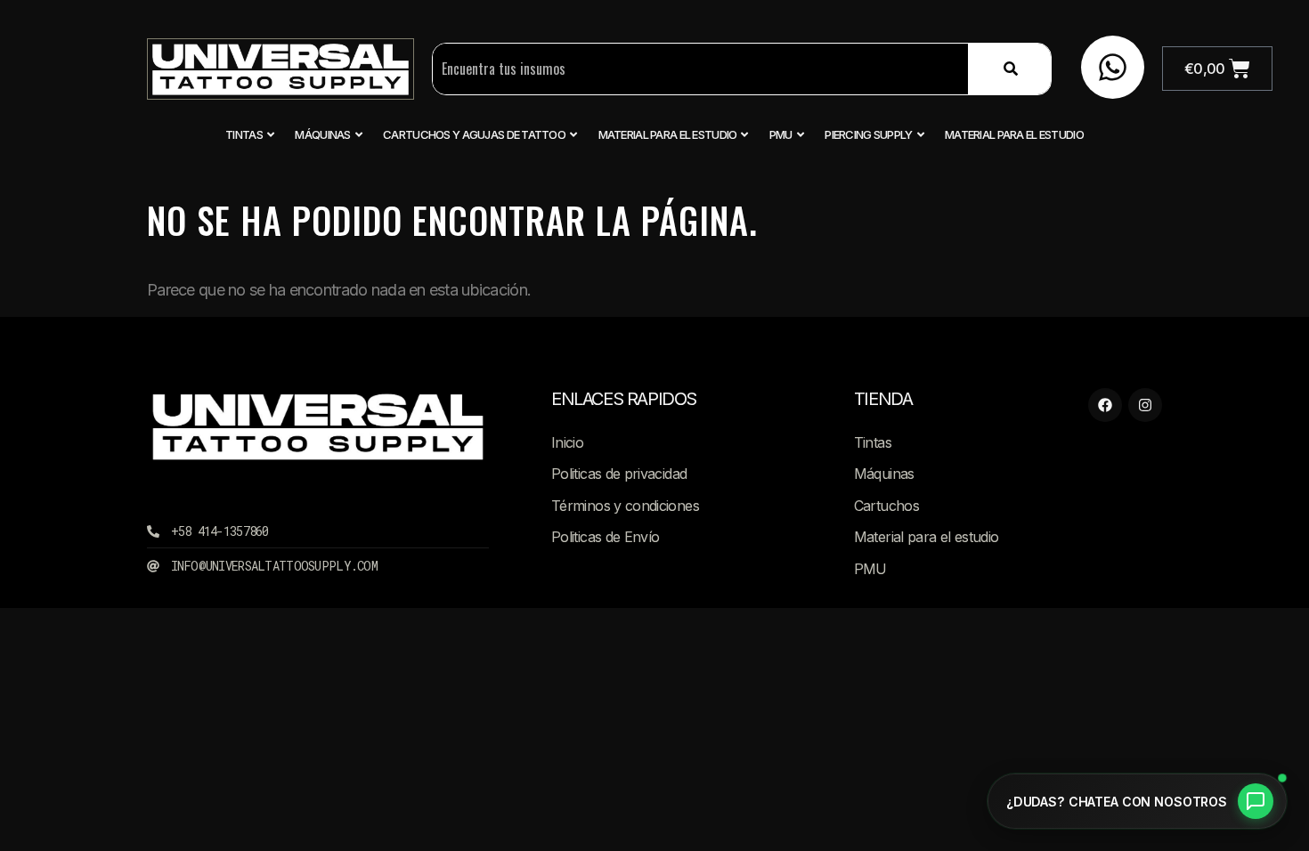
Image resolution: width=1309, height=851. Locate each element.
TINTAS (244, 134)
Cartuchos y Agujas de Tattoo (474, 134)
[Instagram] (1145, 405)
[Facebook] (1105, 405)
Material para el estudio (667, 134)
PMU (781, 134)
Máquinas (322, 134)
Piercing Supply (868, 134)
